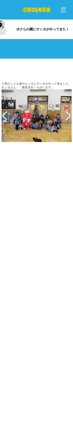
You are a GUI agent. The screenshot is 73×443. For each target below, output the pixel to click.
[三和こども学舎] (36, 10)
